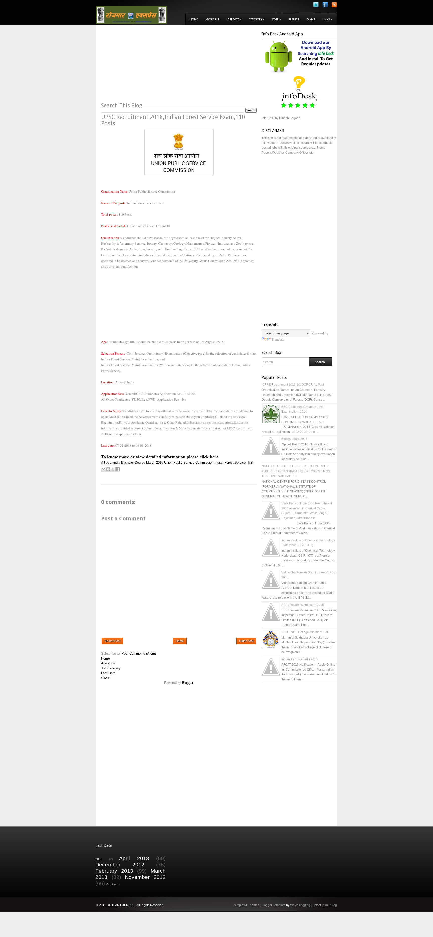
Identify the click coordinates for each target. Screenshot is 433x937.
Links (327, 19)
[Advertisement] (143, 67)
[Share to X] (113, 469)
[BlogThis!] (108, 469)
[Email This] (103, 469)
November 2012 (145, 877)
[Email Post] (250, 462)
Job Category (111, 668)
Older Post (246, 641)
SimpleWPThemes (246, 905)
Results (293, 19)
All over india (110, 462)
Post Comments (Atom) (139, 653)
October (111, 884)
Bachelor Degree (133, 462)
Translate (278, 339)
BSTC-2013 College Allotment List (304, 632)
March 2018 (154, 462)
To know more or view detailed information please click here (160, 456)
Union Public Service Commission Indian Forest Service (205, 462)
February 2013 (114, 871)
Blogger (187, 683)
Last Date (233, 19)
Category (256, 19)
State (276, 19)
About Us (212, 19)
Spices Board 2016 (294, 439)
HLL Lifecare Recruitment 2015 (302, 605)
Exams (310, 19)
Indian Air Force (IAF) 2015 (299, 659)
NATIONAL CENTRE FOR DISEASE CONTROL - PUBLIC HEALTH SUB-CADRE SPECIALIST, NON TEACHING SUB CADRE (296, 471)
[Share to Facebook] (117, 469)
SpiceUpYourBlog (324, 905)
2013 (98, 859)
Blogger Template (273, 905)
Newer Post (112, 641)
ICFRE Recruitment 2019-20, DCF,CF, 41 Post (293, 384)
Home (194, 19)
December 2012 (119, 864)
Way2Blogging (300, 905)
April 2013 (134, 858)
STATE (106, 678)
